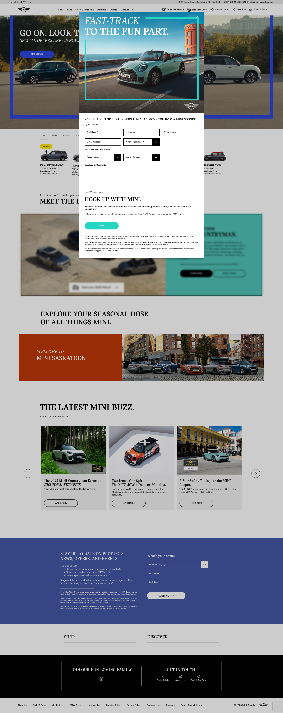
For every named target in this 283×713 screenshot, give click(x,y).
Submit (101, 226)
